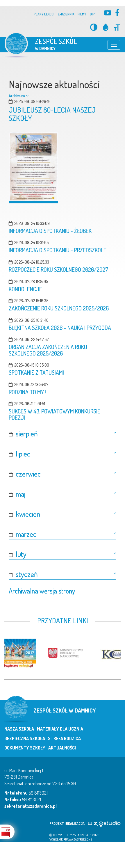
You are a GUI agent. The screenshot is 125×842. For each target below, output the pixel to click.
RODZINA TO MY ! (27, 392)
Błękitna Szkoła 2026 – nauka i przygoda (60, 327)
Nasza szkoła (19, 729)
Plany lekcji (44, 14)
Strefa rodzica (64, 738)
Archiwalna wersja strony (42, 590)
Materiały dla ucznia (60, 729)
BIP (92, 14)
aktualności (62, 748)
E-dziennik (66, 14)
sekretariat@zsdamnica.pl (30, 806)
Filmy (82, 14)
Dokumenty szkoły (24, 748)
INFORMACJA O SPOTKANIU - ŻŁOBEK (50, 231)
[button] (62, 433)
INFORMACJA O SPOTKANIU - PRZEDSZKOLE (57, 250)
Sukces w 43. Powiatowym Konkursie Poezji (54, 414)
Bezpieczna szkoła (24, 738)
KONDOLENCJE (25, 289)
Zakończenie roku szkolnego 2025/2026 (59, 308)
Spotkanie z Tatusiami (36, 372)
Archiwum (17, 95)
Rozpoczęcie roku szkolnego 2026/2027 (58, 269)
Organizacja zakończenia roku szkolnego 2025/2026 (48, 350)
